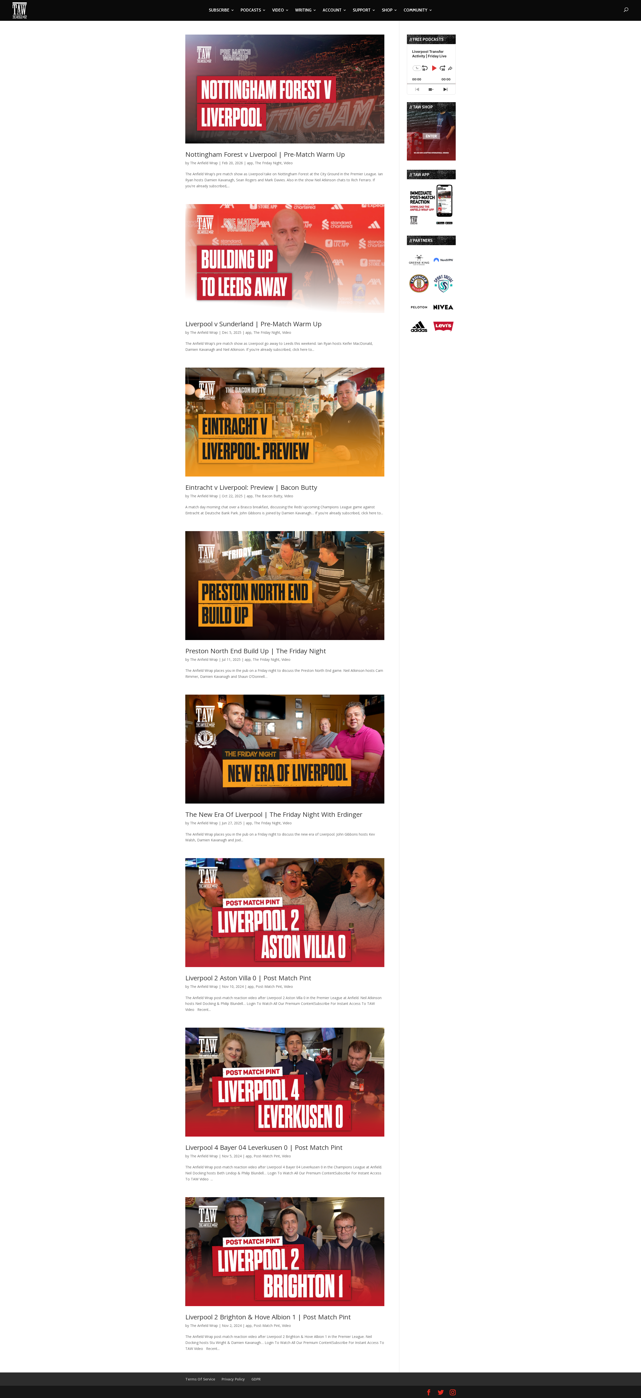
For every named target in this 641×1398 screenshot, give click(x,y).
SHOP (387, 10)
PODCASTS (251, 10)
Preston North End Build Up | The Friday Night (255, 650)
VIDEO (278, 10)
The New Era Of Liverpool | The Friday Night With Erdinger (273, 814)
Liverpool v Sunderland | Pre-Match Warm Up (253, 323)
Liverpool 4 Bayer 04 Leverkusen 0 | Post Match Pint (264, 1147)
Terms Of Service (200, 1379)
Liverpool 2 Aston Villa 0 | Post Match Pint (248, 977)
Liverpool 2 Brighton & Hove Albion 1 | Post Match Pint (268, 1316)
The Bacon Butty (268, 496)
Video (288, 163)
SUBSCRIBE (219, 10)
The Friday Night (268, 163)
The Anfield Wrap (204, 163)
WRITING (303, 10)
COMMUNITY (415, 10)
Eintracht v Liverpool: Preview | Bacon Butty (251, 487)
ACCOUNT (332, 10)
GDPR (256, 1379)
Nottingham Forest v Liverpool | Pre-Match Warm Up (265, 154)
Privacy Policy (233, 1379)
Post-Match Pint (269, 986)
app (250, 163)
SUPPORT (362, 10)
